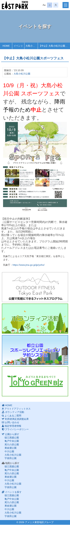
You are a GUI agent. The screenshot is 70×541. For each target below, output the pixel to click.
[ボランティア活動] (35, 319)
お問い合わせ (12, 422)
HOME (8, 405)
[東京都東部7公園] (15, 5)
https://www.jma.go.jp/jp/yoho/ (29, 265)
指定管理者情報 (13, 426)
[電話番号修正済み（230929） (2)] (35, 166)
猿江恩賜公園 (12, 437)
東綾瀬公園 (10, 448)
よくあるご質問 (13, 415)
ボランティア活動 (14, 412)
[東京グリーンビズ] (35, 381)
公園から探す (12, 434)
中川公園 (9, 451)
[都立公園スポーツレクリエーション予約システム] (35, 350)
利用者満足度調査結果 (17, 419)
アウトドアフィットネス (17, 408)
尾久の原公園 (12, 444)
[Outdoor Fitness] (35, 287)
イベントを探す (13, 492)
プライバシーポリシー (17, 429)
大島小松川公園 (22, 74)
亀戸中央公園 (12, 441)
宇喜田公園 (10, 458)
